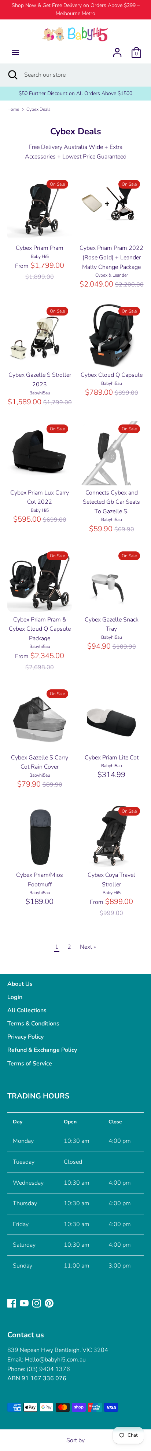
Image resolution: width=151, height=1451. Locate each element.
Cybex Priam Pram (39, 248)
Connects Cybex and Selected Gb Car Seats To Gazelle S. (111, 502)
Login (14, 997)
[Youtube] (24, 1303)
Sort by (75, 1440)
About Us (20, 984)
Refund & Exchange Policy (42, 1050)
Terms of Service (29, 1064)
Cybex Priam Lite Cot (112, 758)
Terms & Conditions (33, 1024)
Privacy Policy (25, 1037)
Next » (88, 947)
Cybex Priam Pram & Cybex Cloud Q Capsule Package (40, 629)
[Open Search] (12, 75)
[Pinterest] (49, 1303)
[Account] (117, 49)
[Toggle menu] (15, 52)
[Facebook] (11, 1303)
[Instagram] (36, 1303)
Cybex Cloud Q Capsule (112, 375)
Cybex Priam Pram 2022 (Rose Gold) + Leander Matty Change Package (111, 257)
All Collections (27, 1010)
